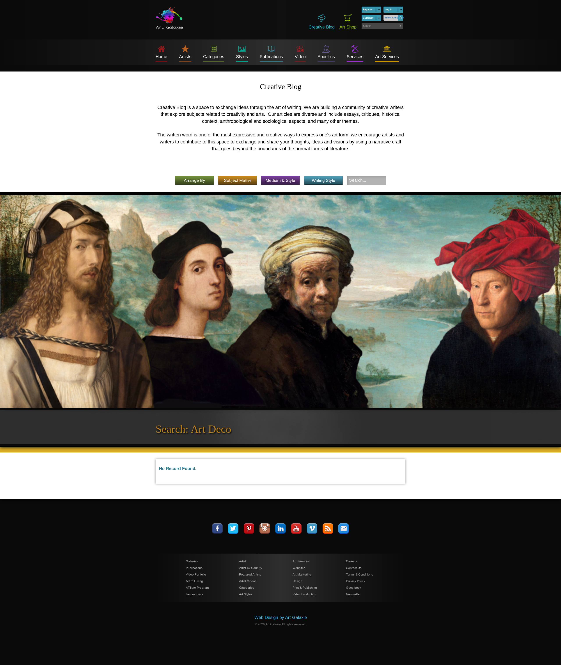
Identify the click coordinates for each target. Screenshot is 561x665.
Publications (271, 56)
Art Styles (245, 594)
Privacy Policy (355, 581)
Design (297, 581)
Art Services (387, 56)
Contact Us (353, 568)
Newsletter (353, 594)
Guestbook (353, 587)
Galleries (192, 561)
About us (326, 56)
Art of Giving (194, 581)
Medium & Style (280, 180)
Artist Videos (247, 581)
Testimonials (194, 594)
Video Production (304, 594)
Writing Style (323, 180)
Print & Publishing (305, 587)
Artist (242, 561)
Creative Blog (322, 27)
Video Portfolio (196, 574)
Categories (213, 56)
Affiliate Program (197, 587)
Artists (185, 56)
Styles (242, 56)
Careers (351, 561)
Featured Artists (250, 574)
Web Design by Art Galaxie (280, 617)
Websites (299, 568)
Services (355, 56)
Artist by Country (250, 568)
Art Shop (348, 27)
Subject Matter (237, 180)
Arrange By (194, 180)
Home (161, 56)
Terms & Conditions (359, 574)
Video (300, 56)
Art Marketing (302, 574)
